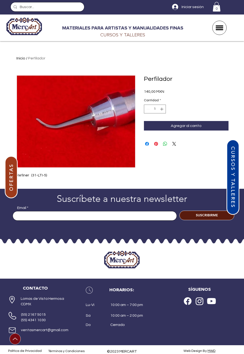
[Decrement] (148, 109)
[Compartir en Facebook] (147, 144)
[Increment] (162, 109)
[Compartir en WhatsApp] (165, 144)
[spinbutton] (155, 109)
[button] (217, 7)
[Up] (15, 338)
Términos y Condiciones (66, 351)
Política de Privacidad (25, 351)
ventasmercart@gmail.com (44, 330)
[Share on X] (174, 144)
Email (21, 208)
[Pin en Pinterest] (156, 144)
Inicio (20, 58)
